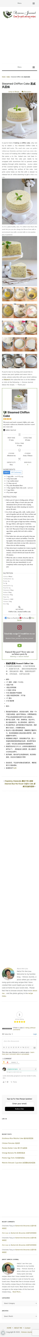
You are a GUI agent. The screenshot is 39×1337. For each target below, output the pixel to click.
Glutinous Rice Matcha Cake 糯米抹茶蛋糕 (17, 1138)
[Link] (23, 1047)
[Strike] (11, 1047)
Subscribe (19, 1109)
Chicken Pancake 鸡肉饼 (11, 1143)
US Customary (16, 472)
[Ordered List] (13, 1047)
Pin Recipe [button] (24, 618)
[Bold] (4, 1047)
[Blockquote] (18, 1047)
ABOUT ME (18, 1328)
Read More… (17, 1292)
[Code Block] (21, 1047)
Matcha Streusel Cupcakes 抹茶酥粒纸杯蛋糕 (18, 1163)
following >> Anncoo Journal (19, 656)
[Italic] (6, 1047)
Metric (6, 472)
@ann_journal (15, 638)
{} (25, 1047)
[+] (28, 1047)
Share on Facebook (13, 618)
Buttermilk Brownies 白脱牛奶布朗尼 (24, 1233)
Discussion (27, 92)
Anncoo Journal (27, 1332)
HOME (9, 1328)
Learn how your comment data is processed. (18, 1053)
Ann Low (5, 1233)
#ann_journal (29, 638)
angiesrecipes (13, 1069)
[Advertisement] (19, 43)
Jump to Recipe (13, 92)
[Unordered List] (16, 1047)
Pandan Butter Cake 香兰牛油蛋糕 (14, 1148)
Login (35, 1034)
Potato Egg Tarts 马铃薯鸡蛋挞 (13, 1158)
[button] (4, 419)
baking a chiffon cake (22, 143)
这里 (15, 768)
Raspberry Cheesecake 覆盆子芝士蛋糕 (19, 781)
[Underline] (9, 1047)
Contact (27, 1328)
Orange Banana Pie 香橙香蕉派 (13, 1153)
